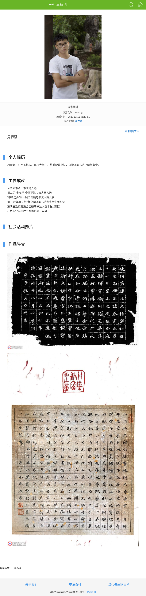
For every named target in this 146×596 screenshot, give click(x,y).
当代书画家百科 (118, 584)
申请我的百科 (132, 131)
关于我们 (31, 584)
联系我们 (91, 592)
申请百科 (75, 584)
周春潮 (78, 121)
